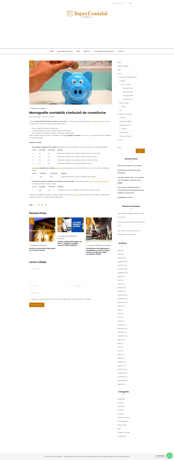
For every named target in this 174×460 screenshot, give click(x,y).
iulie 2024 (120, 310)
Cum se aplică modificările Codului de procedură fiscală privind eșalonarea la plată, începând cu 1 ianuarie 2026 (131, 190)
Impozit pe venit (127, 99)
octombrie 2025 (122, 269)
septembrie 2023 (123, 336)
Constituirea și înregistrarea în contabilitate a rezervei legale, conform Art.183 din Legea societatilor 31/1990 (98, 251)
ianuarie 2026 (121, 258)
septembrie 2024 (123, 302)
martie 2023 (121, 358)
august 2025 (121, 276)
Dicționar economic (125, 125)
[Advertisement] (87, 35)
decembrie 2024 (122, 295)
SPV (120, 110)
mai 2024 (120, 317)
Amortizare (35, 168)
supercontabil (122, 213)
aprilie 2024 (121, 321)
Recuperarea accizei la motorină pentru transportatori (129, 171)
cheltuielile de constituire (101, 181)
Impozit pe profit (128, 92)
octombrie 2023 (122, 332)
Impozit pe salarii (128, 95)
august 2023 (121, 339)
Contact (121, 51)
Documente (121, 406)
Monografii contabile (38, 108)
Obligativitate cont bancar (125, 197)
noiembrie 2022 (122, 373)
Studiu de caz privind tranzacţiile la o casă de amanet (42, 249)
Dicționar (123, 128)
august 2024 (121, 306)
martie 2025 (121, 284)
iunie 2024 (121, 313)
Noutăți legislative (123, 421)
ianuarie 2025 (121, 291)
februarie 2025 (122, 287)
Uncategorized (122, 436)
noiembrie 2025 (122, 265)
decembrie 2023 (122, 328)
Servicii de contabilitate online (128, 77)
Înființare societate (65, 51)
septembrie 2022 (123, 380)
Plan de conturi (123, 132)
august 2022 (121, 384)
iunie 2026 (121, 254)
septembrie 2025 (123, 272)
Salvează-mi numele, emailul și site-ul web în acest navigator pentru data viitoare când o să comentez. (61, 299)
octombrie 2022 (122, 377)
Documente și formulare (103, 51)
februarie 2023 (122, 362)
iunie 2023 (121, 347)
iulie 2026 (120, 250)
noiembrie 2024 (122, 298)
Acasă (51, 51)
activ (66, 133)
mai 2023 (120, 350)
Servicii (86, 51)
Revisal (123, 106)
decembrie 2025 (122, 261)
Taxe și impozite (126, 84)
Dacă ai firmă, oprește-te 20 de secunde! (129, 165)
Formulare (121, 414)
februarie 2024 (122, 324)
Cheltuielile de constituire (98, 121)
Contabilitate (64, 236)
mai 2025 (120, 280)
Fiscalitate (91, 245)
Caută (119, 147)
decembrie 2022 (122, 369)
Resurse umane (123, 103)
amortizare (91, 181)
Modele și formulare (125, 136)
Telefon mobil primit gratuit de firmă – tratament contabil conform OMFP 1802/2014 (69, 243)
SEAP (78, 51)
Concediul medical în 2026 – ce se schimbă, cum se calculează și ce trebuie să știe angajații (131, 180)
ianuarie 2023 (121, 365)
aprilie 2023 (121, 354)
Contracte (122, 117)
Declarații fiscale (127, 88)
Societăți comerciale (124, 432)
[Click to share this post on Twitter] (39, 205)
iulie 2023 (120, 343)
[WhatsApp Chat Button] (169, 455)
